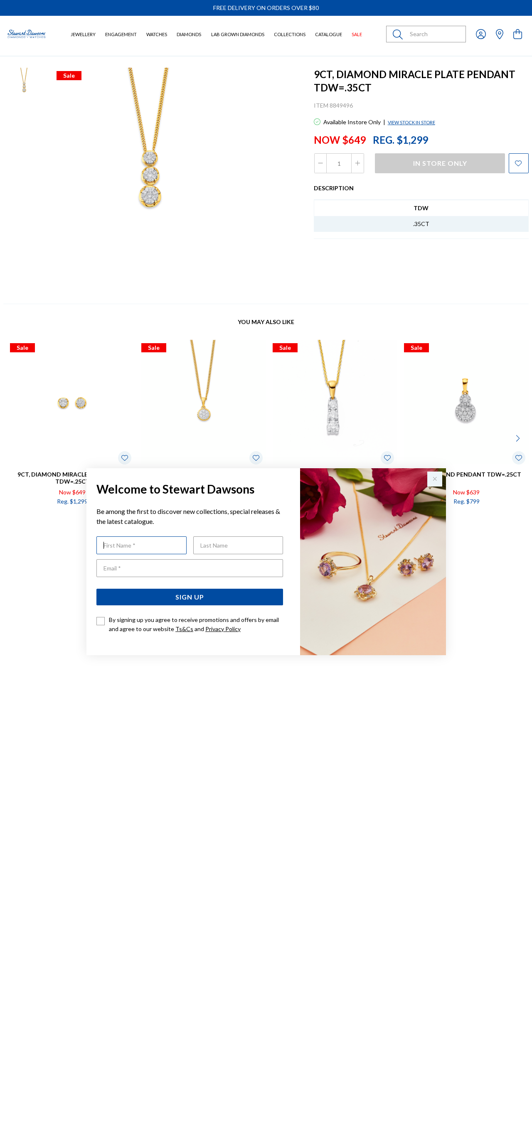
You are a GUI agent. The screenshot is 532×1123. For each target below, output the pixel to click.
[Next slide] (518, 437)
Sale (357, 34)
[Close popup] (434, 479)
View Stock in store (411, 122)
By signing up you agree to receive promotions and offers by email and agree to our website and (194, 624)
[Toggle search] (399, 34)
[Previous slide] (13, 437)
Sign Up (189, 597)
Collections (289, 34)
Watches (156, 34)
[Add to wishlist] (519, 163)
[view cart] (517, 34)
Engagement (121, 34)
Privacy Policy (223, 628)
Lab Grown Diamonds (237, 34)
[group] (266, 8)
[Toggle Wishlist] (124, 457)
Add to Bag (498, 519)
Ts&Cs (184, 628)
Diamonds (189, 34)
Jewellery (83, 34)
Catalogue (328, 34)
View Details (40, 519)
